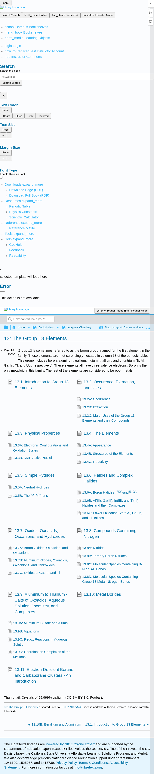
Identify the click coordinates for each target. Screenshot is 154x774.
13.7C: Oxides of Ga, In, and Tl (36, 573)
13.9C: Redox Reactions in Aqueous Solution (40, 642)
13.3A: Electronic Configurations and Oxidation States (40, 447)
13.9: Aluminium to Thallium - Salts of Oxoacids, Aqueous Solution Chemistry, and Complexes (41, 603)
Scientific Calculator (24, 217)
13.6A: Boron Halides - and (108, 492)
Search (10, 319)
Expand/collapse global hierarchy (8, 327)
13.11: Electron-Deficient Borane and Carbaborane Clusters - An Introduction (44, 675)
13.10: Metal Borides (102, 594)
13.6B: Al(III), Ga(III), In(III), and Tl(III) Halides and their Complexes (110, 503)
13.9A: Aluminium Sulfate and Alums (40, 623)
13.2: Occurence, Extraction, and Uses (109, 385)
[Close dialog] (2, 291)
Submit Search (11, 82)
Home (21, 327)
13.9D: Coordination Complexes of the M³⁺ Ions (41, 654)
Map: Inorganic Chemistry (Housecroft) (128, 327)
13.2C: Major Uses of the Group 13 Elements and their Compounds (108, 418)
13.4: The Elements (101, 433)
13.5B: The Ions (30, 495)
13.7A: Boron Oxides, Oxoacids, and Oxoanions (40, 550)
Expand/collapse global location (148, 326)
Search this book (10, 70)
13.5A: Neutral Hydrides (31, 487)
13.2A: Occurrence (96, 399)
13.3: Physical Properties (37, 433)
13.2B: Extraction (95, 407)
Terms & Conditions (93, 763)
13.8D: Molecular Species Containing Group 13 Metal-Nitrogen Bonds (110, 579)
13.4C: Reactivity (95, 462)
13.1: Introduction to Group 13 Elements (42, 385)
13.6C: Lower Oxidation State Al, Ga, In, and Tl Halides (112, 515)
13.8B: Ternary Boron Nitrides (104, 556)
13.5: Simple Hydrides (34, 475)
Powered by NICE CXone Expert (71, 744)
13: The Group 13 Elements (21, 707)
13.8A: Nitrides (93, 548)
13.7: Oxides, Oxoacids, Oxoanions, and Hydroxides (40, 533)
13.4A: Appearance (96, 445)
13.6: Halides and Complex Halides (108, 478)
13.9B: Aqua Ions (26, 631)
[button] (16, 250)
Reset (5, 110)
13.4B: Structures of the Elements (107, 454)
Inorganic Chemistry (79, 327)
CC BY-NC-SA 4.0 (71, 707)
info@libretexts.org (87, 767)
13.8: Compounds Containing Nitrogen (110, 533)
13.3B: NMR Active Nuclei (32, 458)
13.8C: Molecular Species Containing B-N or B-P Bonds (112, 566)
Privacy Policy (66, 763)
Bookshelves (46, 327)
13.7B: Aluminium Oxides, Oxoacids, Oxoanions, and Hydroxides (40, 562)
